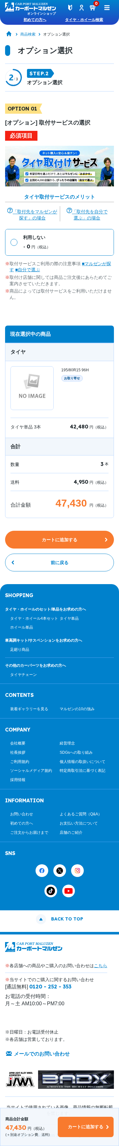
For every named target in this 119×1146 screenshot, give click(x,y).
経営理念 (67, 743)
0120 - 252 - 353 (50, 986)
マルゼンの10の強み (77, 709)
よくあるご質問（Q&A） (81, 814)
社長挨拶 (17, 752)
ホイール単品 (21, 627)
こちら (100, 965)
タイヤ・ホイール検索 (84, 19)
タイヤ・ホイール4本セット (34, 618)
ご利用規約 (19, 761)
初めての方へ (34, 19)
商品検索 (28, 34)
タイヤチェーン (23, 674)
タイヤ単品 (69, 618)
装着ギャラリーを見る (29, 709)
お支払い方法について (79, 823)
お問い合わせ (21, 814)
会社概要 (17, 743)
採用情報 (17, 780)
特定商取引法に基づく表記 (82, 770)
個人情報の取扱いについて (82, 761)
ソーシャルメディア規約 (31, 770)
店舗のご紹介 (71, 832)
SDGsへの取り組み (76, 752)
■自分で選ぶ (27, 269)
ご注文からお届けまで (29, 832)
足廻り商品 (19, 649)
